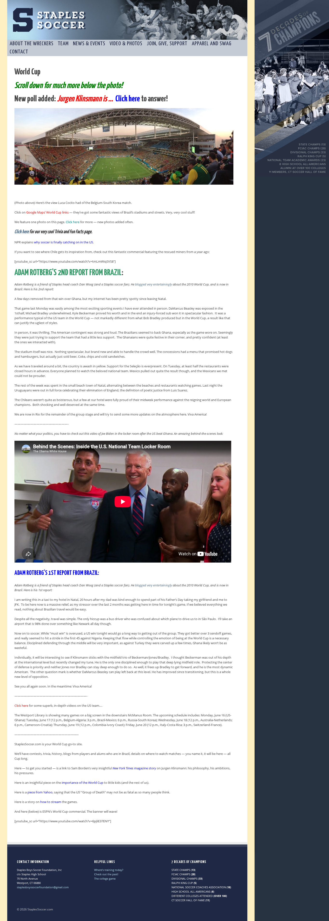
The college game (105, 878)
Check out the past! (106, 874)
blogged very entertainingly (153, 284)
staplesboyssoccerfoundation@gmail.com (43, 887)
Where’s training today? (108, 870)
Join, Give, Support (167, 43)
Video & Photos (126, 43)
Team (63, 43)
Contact (19, 52)
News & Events (89, 43)
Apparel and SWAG (211, 43)
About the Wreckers (31, 43)
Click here (21, 231)
